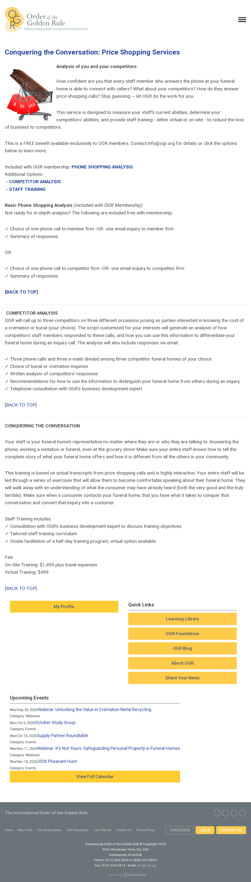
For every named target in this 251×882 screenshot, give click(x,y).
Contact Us (231, 830)
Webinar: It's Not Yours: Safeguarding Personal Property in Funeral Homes (108, 748)
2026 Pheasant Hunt (57, 761)
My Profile (64, 606)
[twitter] (225, 813)
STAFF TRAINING (27, 189)
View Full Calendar (95, 776)
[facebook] (216, 813)
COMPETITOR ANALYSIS (35, 181)
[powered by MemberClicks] (125, 875)
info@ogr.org (146, 865)
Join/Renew (179, 830)
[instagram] (234, 813)
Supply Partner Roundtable (62, 735)
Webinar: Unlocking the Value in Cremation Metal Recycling (94, 709)
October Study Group (55, 722)
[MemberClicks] (46, 19)
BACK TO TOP (21, 292)
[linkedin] (242, 813)
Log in (205, 830)
